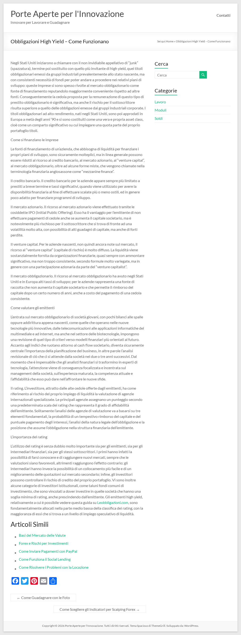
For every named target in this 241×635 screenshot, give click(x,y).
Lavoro (160, 102)
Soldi (159, 118)
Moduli (160, 110)
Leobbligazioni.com (112, 502)
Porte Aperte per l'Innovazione (67, 13)
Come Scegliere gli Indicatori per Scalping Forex (100, 609)
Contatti (223, 15)
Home (169, 41)
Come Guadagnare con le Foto (43, 597)
